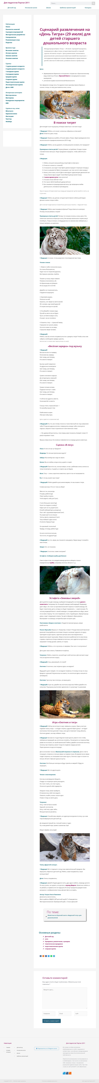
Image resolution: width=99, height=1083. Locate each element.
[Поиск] (93, 3)
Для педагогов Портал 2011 (17, 2)
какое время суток (51, 177)
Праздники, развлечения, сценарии (57, 941)
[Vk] (67, 1073)
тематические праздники (54, 944)
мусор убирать (71, 885)
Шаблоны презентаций (68, 8)
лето (46, 939)
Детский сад (12, 8)
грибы (52, 563)
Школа (48, 8)
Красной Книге (64, 76)
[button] (41, 956)
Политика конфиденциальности (49, 1081)
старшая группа (50, 949)
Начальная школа (31, 8)
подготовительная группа (54, 946)
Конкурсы (88, 8)
